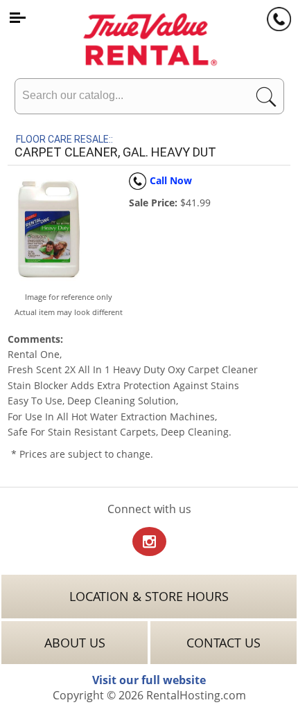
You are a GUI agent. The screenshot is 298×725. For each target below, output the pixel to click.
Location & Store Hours (149, 596)
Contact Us (223, 642)
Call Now (171, 180)
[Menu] (17, 17)
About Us (74, 642)
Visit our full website (149, 680)
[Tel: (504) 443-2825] (279, 19)
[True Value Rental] (149, 37)
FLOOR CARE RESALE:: (64, 139)
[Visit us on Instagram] (149, 543)
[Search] (266, 100)
